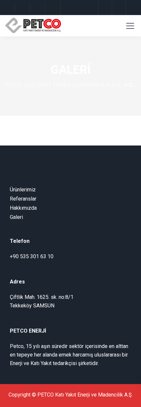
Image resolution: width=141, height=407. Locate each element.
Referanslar (23, 199)
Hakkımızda (23, 208)
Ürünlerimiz (23, 189)
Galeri (16, 217)
